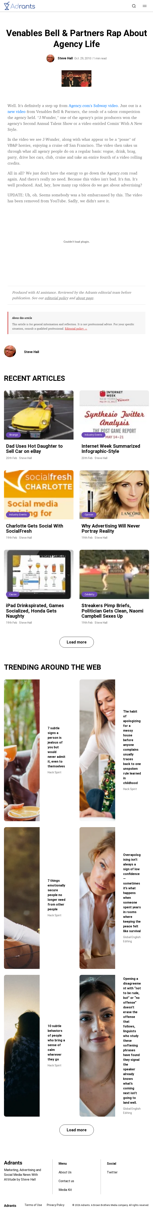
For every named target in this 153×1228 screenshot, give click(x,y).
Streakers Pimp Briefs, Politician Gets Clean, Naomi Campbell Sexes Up (112, 611)
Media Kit (65, 1190)
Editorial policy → (76, 328)
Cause (12, 594)
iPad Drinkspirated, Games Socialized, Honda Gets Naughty (35, 611)
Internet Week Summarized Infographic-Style (110, 448)
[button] (144, 6)
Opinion (89, 514)
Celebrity (89, 594)
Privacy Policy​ (55, 1205)
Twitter (112, 1172)
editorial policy (56, 298)
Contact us (66, 1181)
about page (84, 298)
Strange (13, 434)
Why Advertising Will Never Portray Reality (110, 528)
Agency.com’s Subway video (93, 105)
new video (17, 111)
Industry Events (93, 434)
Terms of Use (33, 1205)
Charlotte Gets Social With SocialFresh (34, 528)
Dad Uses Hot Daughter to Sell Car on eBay (34, 448)
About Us (65, 1172)
